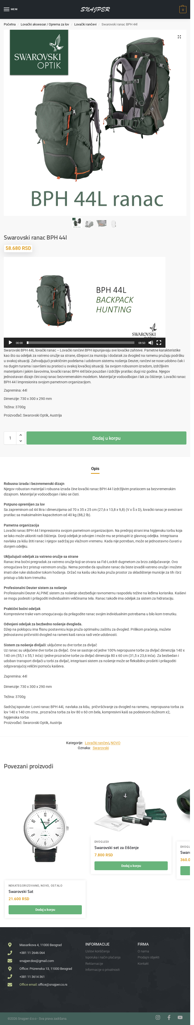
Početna (10, 24)
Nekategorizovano (24, 885)
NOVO (115, 743)
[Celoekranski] (158, 342)
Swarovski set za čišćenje (116, 847)
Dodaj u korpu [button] (45, 910)
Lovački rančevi (85, 24)
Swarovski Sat (21, 891)
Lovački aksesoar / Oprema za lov (45, 24)
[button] (182, 9)
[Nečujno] (150, 342)
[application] (84, 302)
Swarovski (101, 748)
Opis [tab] (95, 468)
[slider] (80, 342)
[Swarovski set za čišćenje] (131, 805)
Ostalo (57, 885)
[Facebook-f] (169, 1017)
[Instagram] (157, 1017)
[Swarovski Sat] (45, 827)
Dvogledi (101, 841)
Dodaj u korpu (106, 438)
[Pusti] (10, 342)
